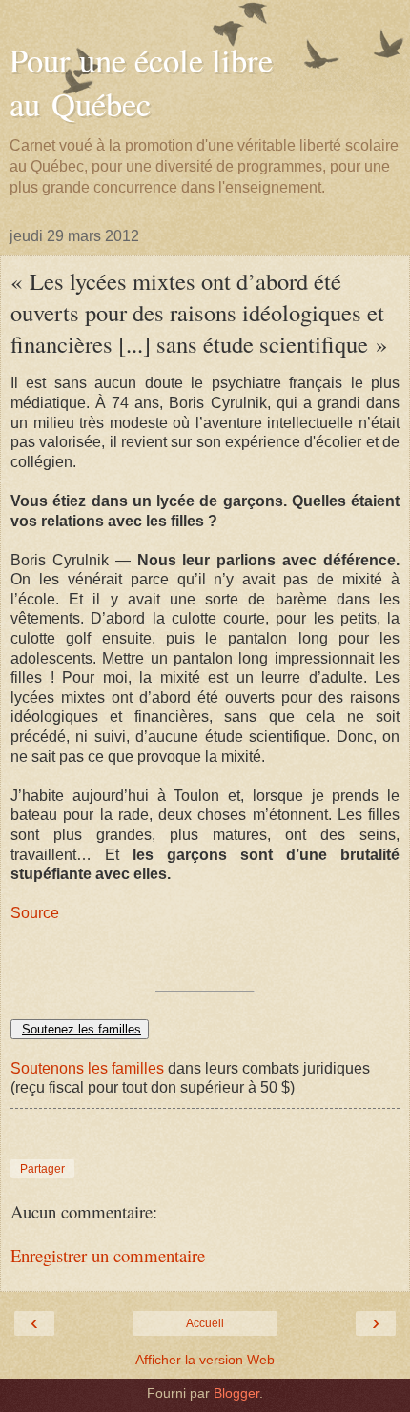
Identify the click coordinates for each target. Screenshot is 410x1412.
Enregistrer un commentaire (107, 1255)
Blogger (236, 1393)
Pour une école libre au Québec (141, 82)
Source (34, 913)
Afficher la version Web (205, 1359)
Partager (42, 1169)
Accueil (205, 1323)
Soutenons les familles (87, 1068)
